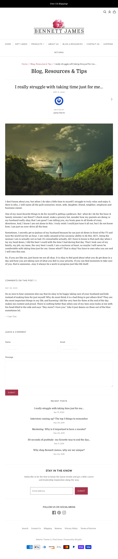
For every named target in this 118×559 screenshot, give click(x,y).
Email (62, 342)
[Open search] (104, 11)
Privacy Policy (71, 528)
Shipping (108, 44)
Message (9, 357)
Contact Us (93, 44)
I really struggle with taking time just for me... (59, 408)
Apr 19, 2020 (59, 92)
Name (8, 342)
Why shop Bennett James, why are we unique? (59, 450)
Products (36, 44)
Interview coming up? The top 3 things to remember (59, 418)
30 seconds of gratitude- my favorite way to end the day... (59, 439)
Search (25, 528)
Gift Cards (21, 44)
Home (8, 44)
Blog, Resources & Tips (41, 64)
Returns (59, 52)
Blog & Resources (73, 44)
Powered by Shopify (73, 539)
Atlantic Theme (43, 539)
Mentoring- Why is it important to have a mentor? (59, 429)
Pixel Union (58, 539)
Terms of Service (88, 528)
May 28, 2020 (11, 288)
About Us (53, 44)
